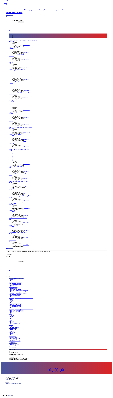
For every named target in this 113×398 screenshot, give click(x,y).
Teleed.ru (10, 395)
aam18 (10, 219)
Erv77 (10, 189)
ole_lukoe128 (26, 132)
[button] (9, 19)
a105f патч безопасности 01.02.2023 (18, 218)
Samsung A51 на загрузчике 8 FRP (17, 142)
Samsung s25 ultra (13, 47)
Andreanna (11, 48)
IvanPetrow (26, 90)
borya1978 (11, 41)
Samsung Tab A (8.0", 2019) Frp (16, 166)
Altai (10, 63)
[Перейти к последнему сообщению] (29, 45)
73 (12, 160)
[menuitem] (5, 3)
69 (12, 155)
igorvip (10, 182)
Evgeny (11, 150)
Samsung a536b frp (13, 225)
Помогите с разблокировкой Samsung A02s (20, 196)
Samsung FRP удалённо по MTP (17, 69)
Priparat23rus (12, 204)
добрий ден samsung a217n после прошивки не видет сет (23, 40)
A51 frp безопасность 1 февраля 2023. (18, 181)
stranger (11, 121)
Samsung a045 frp (13, 112)
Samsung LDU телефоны (15, 81)
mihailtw (12, 101)
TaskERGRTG (12, 197)
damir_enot (11, 113)
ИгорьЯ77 (11, 241)
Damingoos (11, 143)
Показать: (9, 251)
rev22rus (25, 237)
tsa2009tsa (11, 128)
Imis (10, 167)
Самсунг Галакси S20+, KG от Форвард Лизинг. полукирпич (23, 92)
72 (12, 159)
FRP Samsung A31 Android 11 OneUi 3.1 (18, 232)
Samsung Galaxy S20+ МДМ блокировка (19, 149)
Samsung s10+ (12, 240)
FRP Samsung (12, 203)
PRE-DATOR (26, 45)
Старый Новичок (13, 94)
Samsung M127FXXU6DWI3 (15, 134)
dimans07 (11, 135)
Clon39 (10, 175)
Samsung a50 (12, 210)
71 (12, 157)
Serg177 (25, 186)
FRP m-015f (12, 100)
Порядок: (41, 251)
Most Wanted (12, 234)
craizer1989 (12, 211)
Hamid (11, 83)
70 (12, 156)
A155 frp (11, 62)
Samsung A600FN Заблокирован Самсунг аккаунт (21, 173)
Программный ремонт (14, 13)
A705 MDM (11, 188)
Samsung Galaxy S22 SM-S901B (17, 54)
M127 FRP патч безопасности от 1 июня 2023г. (20, 127)
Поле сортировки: (23, 251)
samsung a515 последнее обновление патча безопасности (24, 119)
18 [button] (9, 30)
